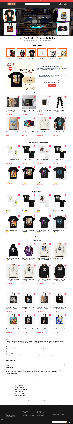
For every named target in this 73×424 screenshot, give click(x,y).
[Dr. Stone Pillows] (51, 52)
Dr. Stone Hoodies (21, 58)
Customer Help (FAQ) (40, 415)
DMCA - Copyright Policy (25, 414)
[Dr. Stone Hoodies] (21, 52)
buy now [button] (53, 85)
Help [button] (71, 422)
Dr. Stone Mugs (41, 58)
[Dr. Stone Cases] (10, 52)
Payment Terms (39, 411)
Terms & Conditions (25, 411)
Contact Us (39, 414)
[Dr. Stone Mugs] (41, 52)
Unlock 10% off (2, 419)
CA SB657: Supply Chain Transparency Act (28, 415)
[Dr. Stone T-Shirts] (31, 52)
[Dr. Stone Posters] (62, 52)
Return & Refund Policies (41, 412)
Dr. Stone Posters (62, 58)
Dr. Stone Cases (11, 58)
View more (36, 138)
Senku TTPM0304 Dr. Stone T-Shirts (12, 230)
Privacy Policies (24, 412)
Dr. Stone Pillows (52, 58)
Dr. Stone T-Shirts (31, 58)
